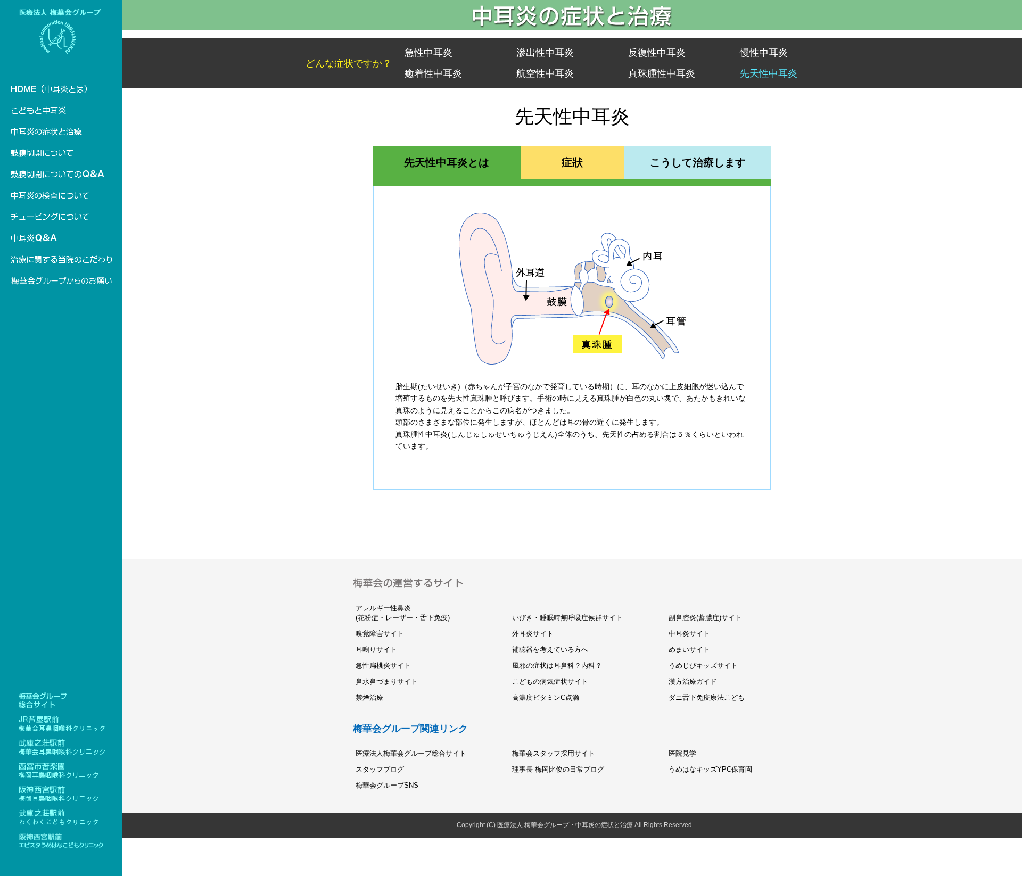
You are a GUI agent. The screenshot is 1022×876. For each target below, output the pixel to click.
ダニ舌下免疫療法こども (707, 697)
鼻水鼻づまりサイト (387, 681)
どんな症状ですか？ (349, 63)
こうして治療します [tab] (698, 162)
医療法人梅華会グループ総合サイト (411, 753)
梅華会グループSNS (387, 785)
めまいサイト (689, 650)
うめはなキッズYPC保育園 (710, 769)
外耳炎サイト (533, 634)
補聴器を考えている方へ (550, 650)
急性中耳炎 (428, 52)
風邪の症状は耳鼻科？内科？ (557, 666)
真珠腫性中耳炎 (661, 73)
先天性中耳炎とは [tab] (446, 162)
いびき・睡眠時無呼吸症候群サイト (567, 618)
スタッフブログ (380, 769)
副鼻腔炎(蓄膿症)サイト (705, 618)
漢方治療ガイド (693, 681)
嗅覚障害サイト (380, 634)
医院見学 (682, 753)
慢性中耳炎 (764, 52)
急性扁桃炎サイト (383, 666)
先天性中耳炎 (768, 73)
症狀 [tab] (572, 162)
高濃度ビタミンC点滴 (545, 697)
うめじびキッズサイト (703, 666)
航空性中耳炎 (545, 73)
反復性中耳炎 (657, 52)
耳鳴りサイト (376, 650)
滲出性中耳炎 (545, 52)
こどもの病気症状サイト (550, 681)
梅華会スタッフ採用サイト (553, 753)
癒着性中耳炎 (433, 73)
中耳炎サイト (689, 634)
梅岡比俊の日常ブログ (558, 769)
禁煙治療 (369, 697)
